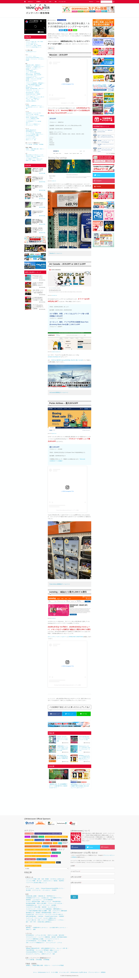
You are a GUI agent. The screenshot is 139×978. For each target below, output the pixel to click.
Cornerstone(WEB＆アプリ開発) (32, 135)
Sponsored (54, 782)
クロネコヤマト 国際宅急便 (34, 85)
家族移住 (34, 160)
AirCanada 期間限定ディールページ (59, 392)
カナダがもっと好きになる (31, 42)
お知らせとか (30, 1)
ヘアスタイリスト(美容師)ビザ (32, 157)
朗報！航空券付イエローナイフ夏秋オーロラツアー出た (37, 187)
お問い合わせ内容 (76, 877)
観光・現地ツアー (41, 859)
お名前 (73, 865)
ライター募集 (54, 972)
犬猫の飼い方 (37, 64)
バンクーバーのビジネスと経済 (33, 846)
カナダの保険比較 (29, 70)
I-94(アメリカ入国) (29, 114)
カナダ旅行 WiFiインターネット (32, 107)
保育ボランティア (29, 139)
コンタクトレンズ (29, 81)
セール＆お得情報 (61, 20)
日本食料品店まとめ (30, 77)
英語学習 (39, 45)
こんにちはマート (34, 69)
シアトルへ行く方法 (37, 112)
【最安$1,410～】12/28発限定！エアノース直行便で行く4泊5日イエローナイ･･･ (58, 785)
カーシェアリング (29, 125)
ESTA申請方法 (28, 112)
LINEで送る (84, 713)
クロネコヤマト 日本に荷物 (36, 78)
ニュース (41, 836)
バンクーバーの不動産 (30, 150)
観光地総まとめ (29, 87)
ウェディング (28, 95)
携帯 (27, 108)
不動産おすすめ (55, 840)
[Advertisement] (69, 800)
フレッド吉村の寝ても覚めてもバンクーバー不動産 (37, 852)
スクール (53, 849)
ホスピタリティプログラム (31, 138)
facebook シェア (56, 713)
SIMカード (42, 107)
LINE (75, 30)
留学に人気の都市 (37, 74)
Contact (97, 1)
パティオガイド (41, 59)
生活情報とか (38, 1)
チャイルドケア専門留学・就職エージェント (34, 134)
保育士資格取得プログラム (31, 131)
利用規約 (74, 857)
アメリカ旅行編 (38, 121)
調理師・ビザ (28, 160)
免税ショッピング (29, 73)
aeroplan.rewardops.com (56, 351)
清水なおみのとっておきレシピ (33, 865)
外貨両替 (38, 94)
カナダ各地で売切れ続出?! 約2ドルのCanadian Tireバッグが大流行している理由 (37, 299)
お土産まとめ (28, 67)
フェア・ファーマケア (39, 77)
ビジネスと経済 (47, 843)
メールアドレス (75, 871)
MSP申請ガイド (29, 66)
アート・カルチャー (55, 846)
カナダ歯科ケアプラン (36, 67)
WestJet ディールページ (56, 253)
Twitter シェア (70, 713)
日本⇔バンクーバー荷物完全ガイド (33, 98)
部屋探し (27, 148)
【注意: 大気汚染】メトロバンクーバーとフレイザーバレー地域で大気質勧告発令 (37, 291)
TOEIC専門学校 (38, 132)
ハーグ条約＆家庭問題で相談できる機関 (33, 84)
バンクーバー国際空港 (39, 115)
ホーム (35, 972)
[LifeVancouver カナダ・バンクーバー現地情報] (25, 1)
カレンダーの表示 (110, 153)
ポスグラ (39, 160)
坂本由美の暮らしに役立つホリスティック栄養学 (37, 856)
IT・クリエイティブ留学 (30, 136)
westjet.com (54, 180)
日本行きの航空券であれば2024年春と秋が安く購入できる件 (67, 360)
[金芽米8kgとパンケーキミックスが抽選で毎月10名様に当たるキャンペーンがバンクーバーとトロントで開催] (80, 778)
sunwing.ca (54, 618)
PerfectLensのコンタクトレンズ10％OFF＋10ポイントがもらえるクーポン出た (37, 277)
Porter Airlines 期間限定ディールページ (60, 584)
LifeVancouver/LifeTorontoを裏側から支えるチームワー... (37, 212)
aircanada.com (54, 295)
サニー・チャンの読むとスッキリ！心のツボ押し (37, 849)
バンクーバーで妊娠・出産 (31, 41)
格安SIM (27, 80)
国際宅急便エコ (41, 83)
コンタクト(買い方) (40, 96)
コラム (55, 843)
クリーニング (35, 95)
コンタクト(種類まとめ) (30, 96)
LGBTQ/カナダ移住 (29, 156)
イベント (27, 836)
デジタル (64, 846)
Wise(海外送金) (37, 73)
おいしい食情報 (84, 782)
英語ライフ (45, 846)
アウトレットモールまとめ (31, 76)
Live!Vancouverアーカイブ (31, 51)
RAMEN (27, 60)
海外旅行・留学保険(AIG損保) (31, 88)
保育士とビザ (39, 159)
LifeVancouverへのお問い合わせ (78, 972)
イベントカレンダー (62, 1)
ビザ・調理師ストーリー (30, 159)
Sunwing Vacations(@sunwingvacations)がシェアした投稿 (67, 685)
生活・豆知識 (40, 41)
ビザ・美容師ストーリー (39, 156)
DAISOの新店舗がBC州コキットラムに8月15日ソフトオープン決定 (84, 738)
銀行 (32, 99)
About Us (91, 1)
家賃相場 (27, 69)
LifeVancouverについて (44, 972)
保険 (27, 85)
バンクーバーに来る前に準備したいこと (33, 47)
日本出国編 (35, 144)
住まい (58, 862)
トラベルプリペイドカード (31, 119)
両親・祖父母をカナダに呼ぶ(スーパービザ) (34, 154)
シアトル (36, 125)
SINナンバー (41, 88)
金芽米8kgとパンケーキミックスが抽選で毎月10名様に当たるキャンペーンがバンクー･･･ (80, 785)
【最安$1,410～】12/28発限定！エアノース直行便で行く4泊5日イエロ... (37, 170)
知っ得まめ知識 (56, 852)
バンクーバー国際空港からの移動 (32, 118)
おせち (34, 56)
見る (52, 48)
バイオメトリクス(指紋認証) (31, 83)
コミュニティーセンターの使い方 (32, 91)
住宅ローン (42, 148)
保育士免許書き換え (30, 92)
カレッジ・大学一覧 (30, 132)
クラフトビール (34, 59)
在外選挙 (27, 78)
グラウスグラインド (30, 115)
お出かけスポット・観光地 (31, 45)
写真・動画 (64, 840)
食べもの (36, 44)
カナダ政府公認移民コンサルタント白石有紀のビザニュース (40, 862)
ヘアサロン (28, 99)
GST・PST (37, 99)
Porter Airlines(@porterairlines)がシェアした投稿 (67, 510)
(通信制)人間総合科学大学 (31, 130)
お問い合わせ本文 (76, 882)
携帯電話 (27, 105)
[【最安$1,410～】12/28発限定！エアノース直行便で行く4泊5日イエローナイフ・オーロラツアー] (58, 778)
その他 (50, 1)
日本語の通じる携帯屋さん (31, 101)
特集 (55, 1)
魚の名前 (27, 59)
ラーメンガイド (29, 56)
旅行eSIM (36, 114)
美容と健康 (54, 856)
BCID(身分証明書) (29, 74)
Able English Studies (30, 859)
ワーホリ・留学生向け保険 (31, 71)
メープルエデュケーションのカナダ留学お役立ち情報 (48, 833)
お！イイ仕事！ (29, 840)
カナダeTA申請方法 (29, 121)
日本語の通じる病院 (30, 64)
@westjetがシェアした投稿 (67, 103)
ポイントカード (36, 90)
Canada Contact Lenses (30, 94)
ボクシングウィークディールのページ (57, 636)
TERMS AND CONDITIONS (76, 636)
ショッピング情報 (29, 44)
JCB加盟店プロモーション (38, 66)
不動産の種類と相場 (34, 148)
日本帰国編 (41, 144)
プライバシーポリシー (109, 855)
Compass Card (29, 90)
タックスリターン (33, 80)
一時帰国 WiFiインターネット (36, 105)
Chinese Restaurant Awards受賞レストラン (34, 57)
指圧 (35, 139)
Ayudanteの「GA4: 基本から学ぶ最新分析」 (56, 836)
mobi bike (37, 92)
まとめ (50, 782)
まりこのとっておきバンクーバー (33, 843)
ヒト (45, 1)
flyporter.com (54, 433)
